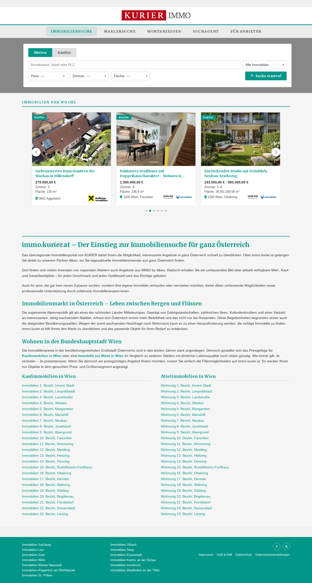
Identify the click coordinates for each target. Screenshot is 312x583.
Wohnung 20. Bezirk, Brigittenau (186, 496)
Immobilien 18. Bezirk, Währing (46, 485)
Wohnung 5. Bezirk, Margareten (185, 409)
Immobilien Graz (33, 555)
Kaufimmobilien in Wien (41, 356)
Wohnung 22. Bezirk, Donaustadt (186, 508)
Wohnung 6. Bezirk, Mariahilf (183, 415)
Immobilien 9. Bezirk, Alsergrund (47, 432)
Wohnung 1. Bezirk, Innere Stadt (186, 385)
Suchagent (206, 31)
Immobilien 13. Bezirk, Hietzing (45, 455)
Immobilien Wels (33, 560)
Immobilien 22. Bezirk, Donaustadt (48, 508)
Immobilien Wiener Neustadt (42, 565)
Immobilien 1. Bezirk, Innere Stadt (48, 385)
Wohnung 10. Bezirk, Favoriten (185, 438)
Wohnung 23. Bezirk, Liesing (183, 514)
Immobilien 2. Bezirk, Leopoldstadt (48, 391)
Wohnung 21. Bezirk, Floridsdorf (186, 502)
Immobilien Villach (123, 545)
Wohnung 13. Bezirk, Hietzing (183, 455)
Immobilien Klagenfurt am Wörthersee (48, 570)
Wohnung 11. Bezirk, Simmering (185, 444)
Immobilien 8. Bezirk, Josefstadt (46, 426)
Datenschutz (243, 554)
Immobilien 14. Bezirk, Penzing (45, 461)
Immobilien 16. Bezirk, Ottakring (46, 473)
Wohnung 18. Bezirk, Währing (184, 485)
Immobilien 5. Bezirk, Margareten (47, 409)
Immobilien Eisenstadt (126, 555)
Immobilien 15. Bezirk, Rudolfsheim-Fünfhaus (57, 467)
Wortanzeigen (164, 31)
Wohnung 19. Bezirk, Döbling (183, 490)
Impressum (206, 554)
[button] (36, 152)
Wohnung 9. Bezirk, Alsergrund (185, 432)
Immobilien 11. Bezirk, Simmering (47, 444)
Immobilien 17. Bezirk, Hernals (45, 479)
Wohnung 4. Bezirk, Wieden (182, 403)
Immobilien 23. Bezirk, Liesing (45, 514)
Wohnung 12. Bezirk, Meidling (184, 450)
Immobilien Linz (33, 550)
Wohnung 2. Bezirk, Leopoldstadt (186, 391)
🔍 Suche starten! (266, 76)
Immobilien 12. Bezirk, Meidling (46, 450)
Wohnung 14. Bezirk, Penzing (183, 461)
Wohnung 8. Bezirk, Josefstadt (184, 426)
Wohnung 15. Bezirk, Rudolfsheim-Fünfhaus (195, 467)
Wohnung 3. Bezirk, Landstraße (185, 397)
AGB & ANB (224, 554)
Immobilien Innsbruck (125, 565)
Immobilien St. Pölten (37, 575)
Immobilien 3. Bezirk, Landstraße (47, 397)
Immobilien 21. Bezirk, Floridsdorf (48, 502)
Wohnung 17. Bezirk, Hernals (183, 479)
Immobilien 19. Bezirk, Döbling (45, 490)
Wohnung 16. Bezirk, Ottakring (184, 473)
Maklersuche (120, 31)
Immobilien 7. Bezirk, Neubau (44, 420)
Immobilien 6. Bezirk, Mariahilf (45, 415)
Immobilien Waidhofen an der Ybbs (135, 570)
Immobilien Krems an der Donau (133, 560)
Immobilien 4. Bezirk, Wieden (44, 403)
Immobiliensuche (71, 31)
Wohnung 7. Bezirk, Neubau (182, 420)
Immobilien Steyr (122, 550)
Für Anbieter (246, 31)
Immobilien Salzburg (36, 545)
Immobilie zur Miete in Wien (101, 356)
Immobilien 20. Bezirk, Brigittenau (48, 496)
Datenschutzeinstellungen (272, 554)
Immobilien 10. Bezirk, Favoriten (47, 438)
